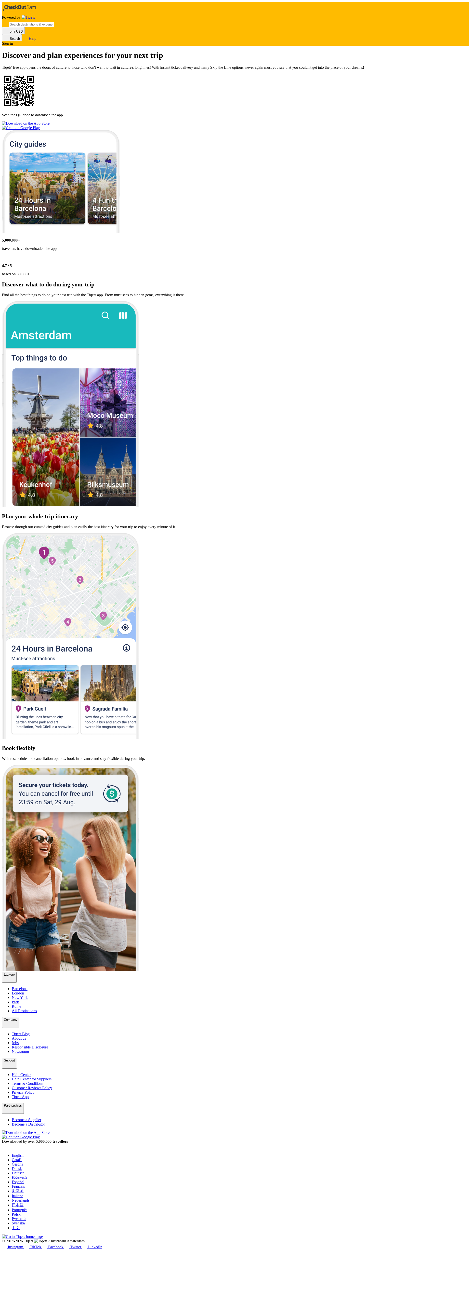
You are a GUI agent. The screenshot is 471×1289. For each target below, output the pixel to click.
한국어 (18, 1191)
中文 (16, 1228)
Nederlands (20, 1200)
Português (19, 1210)
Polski (16, 1214)
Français (18, 1186)
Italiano (17, 1196)
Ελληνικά (19, 1177)
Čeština (17, 1164)
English (18, 1155)
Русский (19, 1219)
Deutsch (18, 1173)
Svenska (18, 1223)
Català (17, 1160)
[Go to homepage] (28, 17)
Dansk (17, 1169)
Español (18, 1182)
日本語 (18, 1205)
